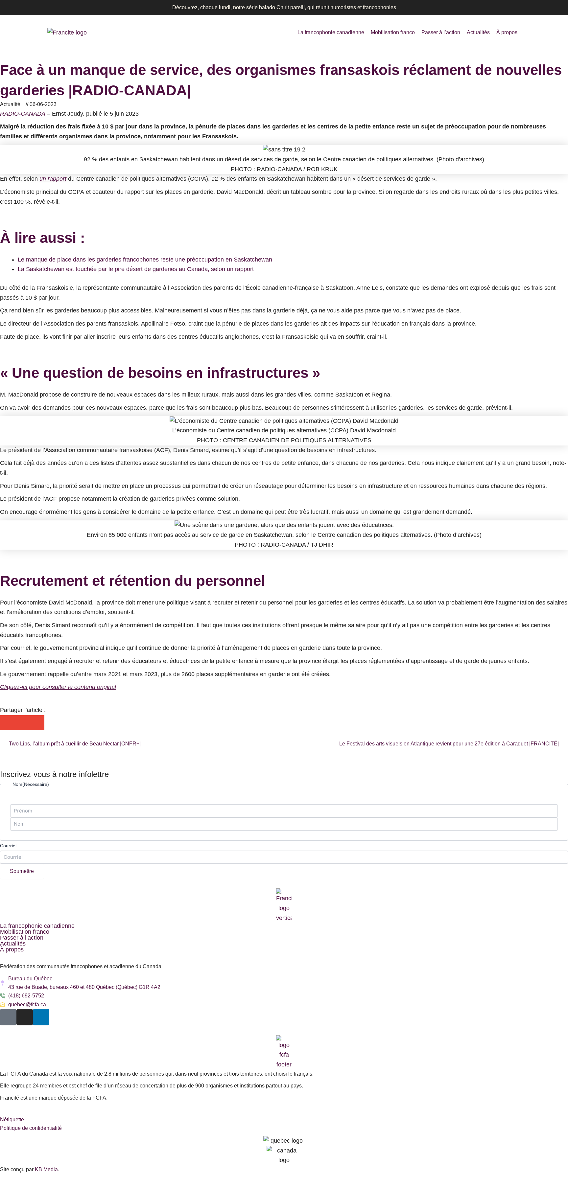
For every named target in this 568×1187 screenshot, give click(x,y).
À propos (506, 32)
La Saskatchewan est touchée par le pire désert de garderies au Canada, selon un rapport (136, 269)
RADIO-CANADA (22, 113)
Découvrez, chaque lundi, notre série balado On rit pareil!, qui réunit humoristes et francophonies (284, 7)
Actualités (478, 32)
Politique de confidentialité (31, 1128)
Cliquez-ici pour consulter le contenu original (58, 687)
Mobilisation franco (393, 32)
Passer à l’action (440, 32)
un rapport (52, 178)
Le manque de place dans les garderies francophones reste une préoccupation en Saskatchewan (145, 259)
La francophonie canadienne (330, 32)
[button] (7, 722)
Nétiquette (12, 1119)
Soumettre (22, 871)
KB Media (46, 1169)
